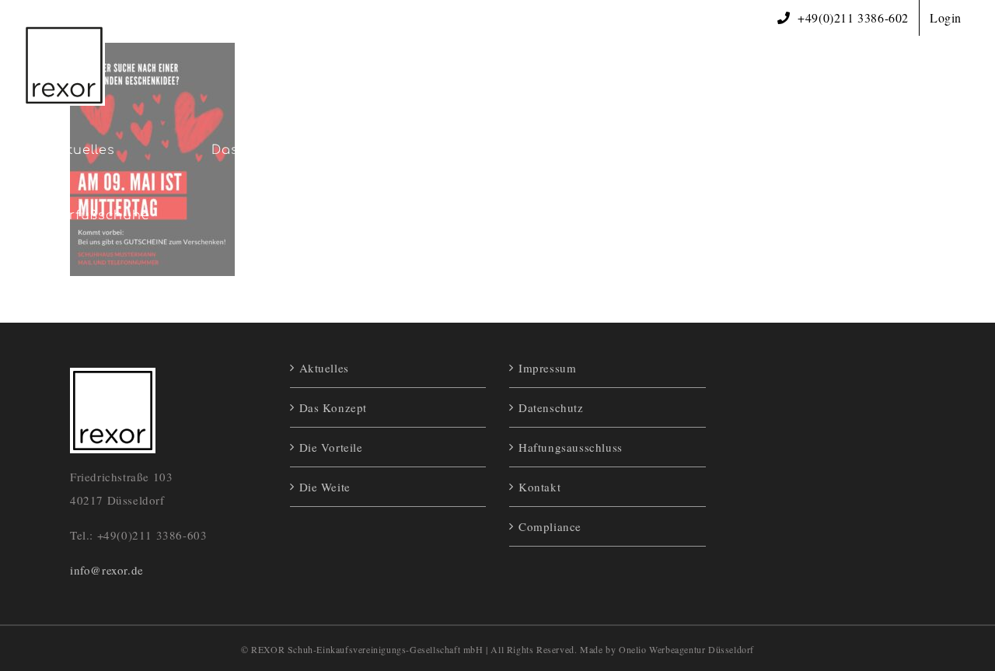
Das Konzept (333, 407)
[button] (403, 215)
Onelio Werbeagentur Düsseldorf (686, 649)
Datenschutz (551, 407)
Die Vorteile (331, 447)
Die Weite (325, 487)
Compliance (549, 526)
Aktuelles (324, 368)
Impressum (547, 368)
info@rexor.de (107, 570)
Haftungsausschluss (570, 447)
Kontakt (539, 487)
